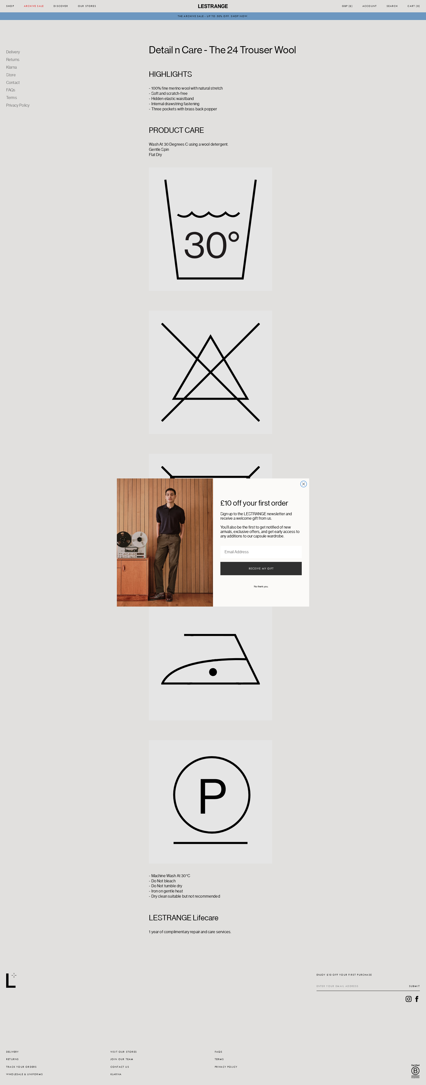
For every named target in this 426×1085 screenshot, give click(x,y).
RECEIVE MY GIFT (261, 568)
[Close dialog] (304, 484)
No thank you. (261, 586)
